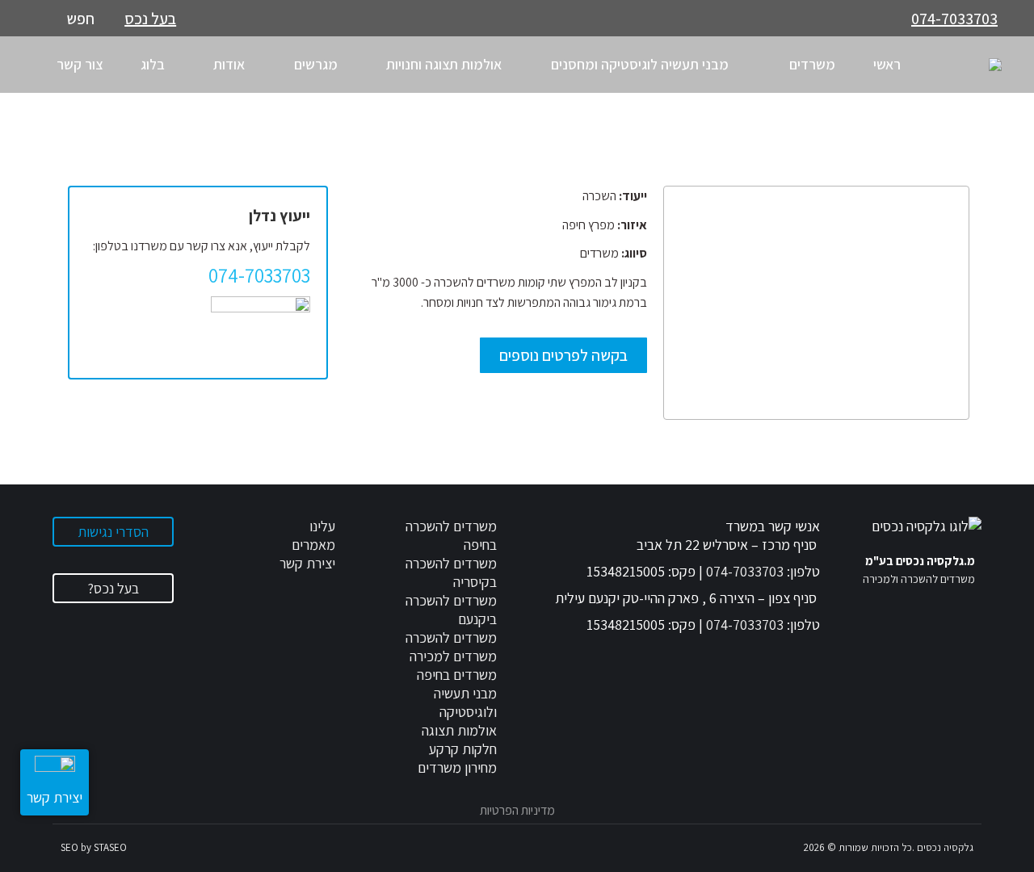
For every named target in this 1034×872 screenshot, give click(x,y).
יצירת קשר (307, 563)
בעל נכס (150, 18)
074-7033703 (954, 18)
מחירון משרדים (457, 767)
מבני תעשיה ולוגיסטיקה (465, 702)
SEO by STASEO (94, 847)
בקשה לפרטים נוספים (563, 355)
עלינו (322, 526)
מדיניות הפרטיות (517, 810)
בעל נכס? (113, 588)
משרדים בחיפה (457, 674)
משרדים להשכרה (451, 637)
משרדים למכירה (453, 656)
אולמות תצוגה (459, 730)
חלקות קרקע (463, 749)
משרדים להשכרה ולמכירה (919, 579)
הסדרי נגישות (113, 531)
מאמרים (313, 544)
